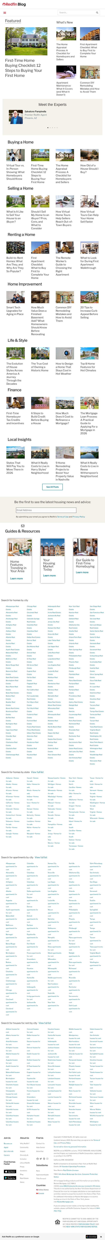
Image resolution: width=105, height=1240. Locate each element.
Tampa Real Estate (97, 711)
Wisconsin (93, 818)
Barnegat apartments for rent (11, 937)
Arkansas (9, 797)
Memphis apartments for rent (53, 941)
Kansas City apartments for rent (53, 866)
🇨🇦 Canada (40, 1193)
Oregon (71, 806)
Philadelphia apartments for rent (74, 913)
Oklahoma (72, 800)
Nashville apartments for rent (53, 996)
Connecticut (10, 815)
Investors (23, 1171)
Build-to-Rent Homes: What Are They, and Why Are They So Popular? (15, 264)
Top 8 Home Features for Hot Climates (88, 367)
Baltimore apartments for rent (11, 928)
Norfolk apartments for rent (74, 866)
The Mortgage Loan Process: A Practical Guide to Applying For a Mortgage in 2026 (89, 423)
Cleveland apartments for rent (11, 1012)
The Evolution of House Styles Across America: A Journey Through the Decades (14, 373)
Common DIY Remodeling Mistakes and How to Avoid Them (64, 314)
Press (22, 1167)
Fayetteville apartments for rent (32, 937)
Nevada (51, 815)
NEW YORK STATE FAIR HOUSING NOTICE (81, 1227)
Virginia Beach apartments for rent (95, 956)
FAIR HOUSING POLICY (86, 1224)
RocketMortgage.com (65, 1202)
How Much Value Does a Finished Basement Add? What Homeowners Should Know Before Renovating (39, 321)
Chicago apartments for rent (11, 993)
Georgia (9, 834)
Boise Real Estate (12, 693)
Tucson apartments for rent (95, 941)
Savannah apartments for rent (95, 894)
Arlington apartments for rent (11, 885)
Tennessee (73, 846)
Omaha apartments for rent (74, 885)
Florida (8, 827)
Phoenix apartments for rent (74, 922)
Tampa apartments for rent (95, 922)
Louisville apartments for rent (53, 903)
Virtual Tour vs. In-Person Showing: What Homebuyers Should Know (15, 172)
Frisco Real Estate (33, 730)
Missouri (51, 803)
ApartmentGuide (42, 1175)
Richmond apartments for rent (74, 971)
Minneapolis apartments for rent (53, 971)
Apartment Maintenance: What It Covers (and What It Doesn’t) (64, 88)
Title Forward (41, 1178)
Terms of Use (63, 517)
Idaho (29, 784)
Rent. (38, 1171)
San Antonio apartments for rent (95, 876)
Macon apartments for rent (53, 913)
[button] (5, 12)
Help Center (40, 1147)
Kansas (29, 809)
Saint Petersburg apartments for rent (96, 866)
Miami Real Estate (54, 705)
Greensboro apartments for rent (32, 962)
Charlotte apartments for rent (11, 975)
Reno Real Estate (75, 721)
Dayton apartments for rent (32, 900)
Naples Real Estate (55, 739)
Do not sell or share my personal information (70, 1147)
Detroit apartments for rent (32, 919)
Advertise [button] (39, 1151)
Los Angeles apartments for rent (53, 894)
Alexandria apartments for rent (11, 876)
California (9, 803)
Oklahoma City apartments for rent (74, 876)
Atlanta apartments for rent (11, 894)
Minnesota (52, 790)
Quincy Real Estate (76, 702)
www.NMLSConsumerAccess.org (72, 1186)
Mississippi (52, 797)
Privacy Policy (79, 517)
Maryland (30, 834)
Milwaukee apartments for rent (53, 962)
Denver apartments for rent (32, 910)
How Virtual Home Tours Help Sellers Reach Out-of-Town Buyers (64, 218)
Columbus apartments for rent (32, 876)
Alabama (9, 778)
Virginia (92, 797)
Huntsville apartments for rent (32, 981)
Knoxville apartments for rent (53, 876)
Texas (92, 778)
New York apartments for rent (53, 1005)
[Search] (97, 12)
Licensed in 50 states (92, 1186)
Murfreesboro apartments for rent (53, 987)
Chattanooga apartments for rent (11, 984)
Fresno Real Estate (34, 727)
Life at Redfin (25, 1163)
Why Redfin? (24, 1143)
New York (72, 778)
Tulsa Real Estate (96, 727)
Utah (91, 784)
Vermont (93, 790)
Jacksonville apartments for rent (32, 1005)
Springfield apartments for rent (95, 913)
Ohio (70, 793)
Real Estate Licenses (70, 1170)
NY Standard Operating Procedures (72, 1166)
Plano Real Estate (75, 680)
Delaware (9, 821)
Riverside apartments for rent (74, 981)
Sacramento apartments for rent (74, 999)
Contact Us (40, 1143)
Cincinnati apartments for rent (11, 1002)
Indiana (29, 797)
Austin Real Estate (12, 650)
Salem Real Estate (75, 748)
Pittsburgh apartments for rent (74, 931)
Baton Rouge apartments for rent (11, 947)
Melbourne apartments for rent (53, 931)
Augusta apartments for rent (11, 903)
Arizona (9, 790)
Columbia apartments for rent (32, 866)
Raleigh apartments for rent (74, 956)
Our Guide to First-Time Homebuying (85, 563)
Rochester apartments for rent (74, 990)
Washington (94, 803)
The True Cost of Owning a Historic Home (39, 367)
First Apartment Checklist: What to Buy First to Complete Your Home (88, 50)
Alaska (8, 784)
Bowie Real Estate (12, 708)
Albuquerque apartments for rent (11, 866)
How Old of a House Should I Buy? (89, 169)
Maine (29, 827)
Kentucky (30, 815)
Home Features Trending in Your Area (18, 566)
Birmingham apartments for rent (11, 956)
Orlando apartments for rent (74, 894)
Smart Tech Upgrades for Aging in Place (15, 311)
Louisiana (30, 821)
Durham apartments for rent (32, 928)
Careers (7, 1155)
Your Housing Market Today (49, 564)
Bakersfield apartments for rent (11, 919)
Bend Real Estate (12, 677)
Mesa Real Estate (54, 702)
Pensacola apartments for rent (74, 903)
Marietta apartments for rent (53, 922)
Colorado (9, 809)
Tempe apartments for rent (95, 931)
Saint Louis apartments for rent (74, 1009)
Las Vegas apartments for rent (53, 885)
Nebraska (51, 809)
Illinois (29, 790)
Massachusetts (53, 778)
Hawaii (29, 778)
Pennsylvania (73, 812)
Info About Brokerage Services (70, 1174)
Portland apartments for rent (74, 947)
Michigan (51, 784)
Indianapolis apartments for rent (32, 990)
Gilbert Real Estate (34, 733)
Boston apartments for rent (11, 965)
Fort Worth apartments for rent (32, 947)
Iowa (28, 803)
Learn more (16, 578)
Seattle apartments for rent (95, 903)
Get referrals (8, 1151)
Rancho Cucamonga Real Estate (75, 714)
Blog (21, 1174)
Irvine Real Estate (54, 612)
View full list (37, 772)
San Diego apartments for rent (95, 885)
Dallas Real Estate (33, 637)
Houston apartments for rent (32, 971)
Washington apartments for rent (95, 965)
